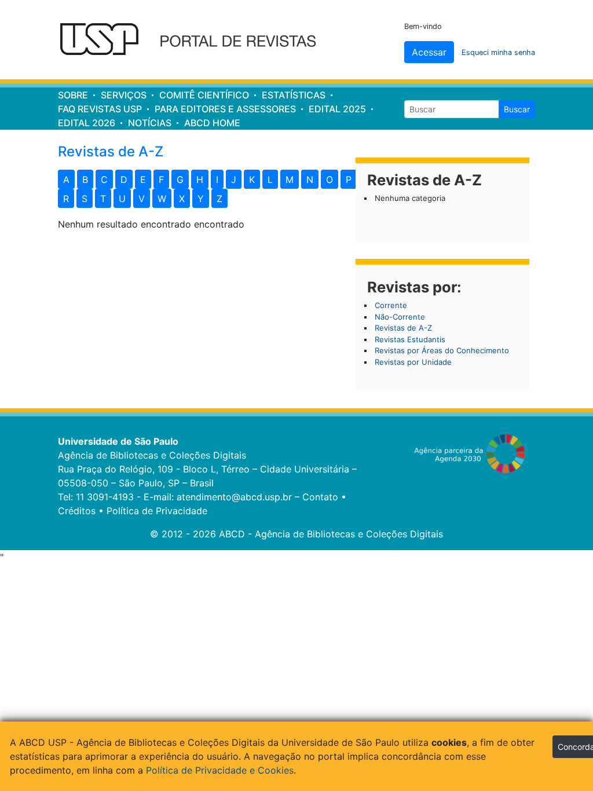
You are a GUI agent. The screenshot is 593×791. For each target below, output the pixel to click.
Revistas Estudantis (410, 339)
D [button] (123, 179)
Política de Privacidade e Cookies (220, 770)
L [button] (270, 179)
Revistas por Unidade (413, 362)
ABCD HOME (212, 123)
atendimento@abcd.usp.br (234, 497)
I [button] (217, 179)
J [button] (233, 179)
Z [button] (219, 198)
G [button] (180, 179)
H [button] (199, 179)
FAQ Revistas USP (100, 109)
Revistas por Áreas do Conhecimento (442, 350)
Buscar (517, 109)
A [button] (66, 179)
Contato (320, 497)
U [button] (122, 198)
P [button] (349, 179)
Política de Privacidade (157, 511)
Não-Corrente (400, 316)
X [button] (182, 198)
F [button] (161, 179)
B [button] (85, 179)
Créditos (77, 511)
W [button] (162, 198)
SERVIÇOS (124, 95)
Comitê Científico (204, 95)
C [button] (104, 179)
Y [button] (200, 198)
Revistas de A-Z (403, 327)
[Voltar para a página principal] (195, 40)
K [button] (252, 179)
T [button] (103, 198)
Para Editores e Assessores (225, 109)
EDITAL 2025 (337, 109)
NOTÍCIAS (149, 123)
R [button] (66, 198)
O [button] (329, 179)
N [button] (309, 179)
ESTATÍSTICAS (293, 95)
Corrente (391, 305)
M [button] (289, 179)
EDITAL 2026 (86, 123)
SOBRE (73, 95)
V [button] (141, 198)
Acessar (429, 52)
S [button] (84, 198)
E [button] (143, 179)
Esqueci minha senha (498, 52)
